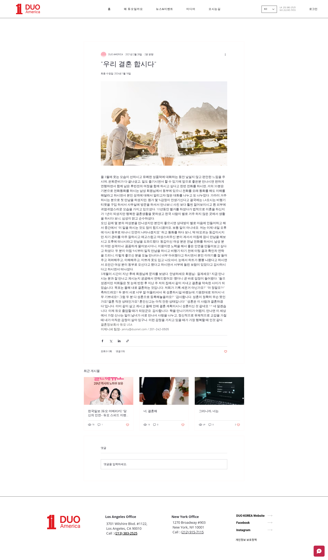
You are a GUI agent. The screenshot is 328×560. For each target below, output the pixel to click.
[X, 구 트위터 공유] (110, 341)
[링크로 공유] (127, 341)
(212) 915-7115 (192, 532)
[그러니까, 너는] (219, 391)
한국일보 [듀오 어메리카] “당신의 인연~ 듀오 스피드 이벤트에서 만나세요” (107, 413)
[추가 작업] (225, 54)
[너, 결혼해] (164, 391)
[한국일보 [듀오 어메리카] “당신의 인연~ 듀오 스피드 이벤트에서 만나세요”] (108, 391)
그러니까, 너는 (209, 411)
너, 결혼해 (150, 411)
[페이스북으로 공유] (102, 341)
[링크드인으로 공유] (119, 341)
